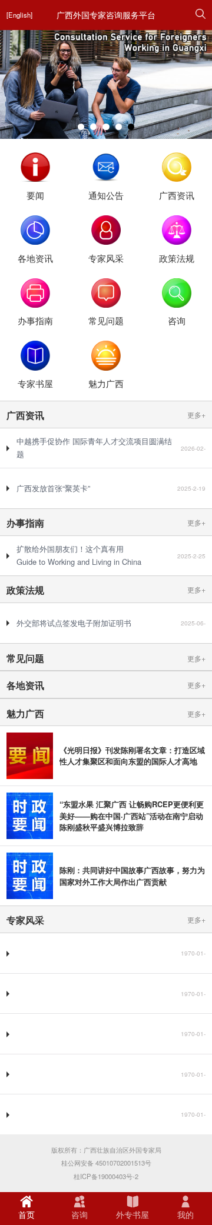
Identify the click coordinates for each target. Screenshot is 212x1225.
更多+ (196, 415)
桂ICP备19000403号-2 (106, 1176)
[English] (19, 14)
